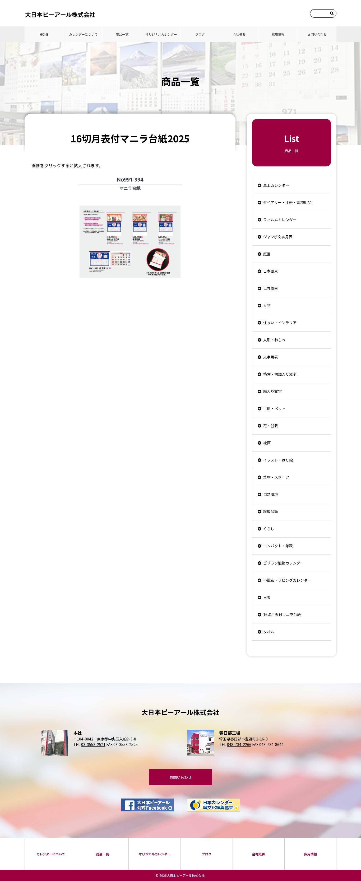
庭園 (267, 254)
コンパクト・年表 (278, 545)
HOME (44, 34)
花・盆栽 (270, 425)
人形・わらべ (274, 339)
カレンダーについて (83, 34)
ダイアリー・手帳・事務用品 (287, 202)
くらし (268, 528)
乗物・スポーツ (276, 477)
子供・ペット (274, 408)
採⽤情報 (278, 34)
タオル (268, 631)
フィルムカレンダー (280, 219)
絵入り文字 (272, 391)
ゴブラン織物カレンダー (283, 563)
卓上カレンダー (276, 185)
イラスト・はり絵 (278, 460)
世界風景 (270, 288)
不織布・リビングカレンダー (287, 580)
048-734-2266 (239, 744)
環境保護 (270, 511)
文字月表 (270, 357)
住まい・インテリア (280, 322)
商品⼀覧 (122, 34)
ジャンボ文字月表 (278, 236)
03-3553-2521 (93, 744)
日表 (267, 597)
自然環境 (270, 494)
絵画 (267, 442)
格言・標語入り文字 (280, 374)
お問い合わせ (317, 34)
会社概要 (239, 34)
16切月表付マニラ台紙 (282, 614)
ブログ (200, 34)
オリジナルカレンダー (161, 34)
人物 (267, 305)
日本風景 (270, 271)
